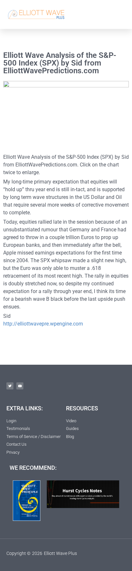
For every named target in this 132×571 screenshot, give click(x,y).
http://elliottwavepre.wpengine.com (43, 324)
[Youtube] (19, 385)
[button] (120, 14)
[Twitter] (9, 385)
